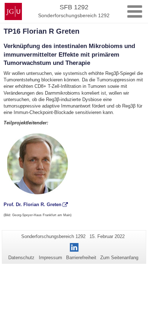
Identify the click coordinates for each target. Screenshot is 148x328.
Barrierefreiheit (81, 257)
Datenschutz (21, 257)
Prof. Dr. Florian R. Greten (32, 204)
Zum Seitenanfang (119, 257)
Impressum (50, 257)
